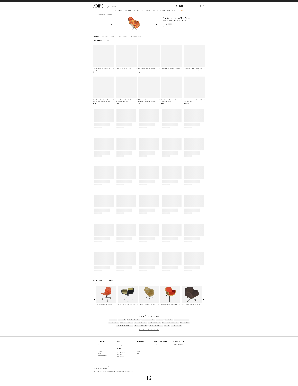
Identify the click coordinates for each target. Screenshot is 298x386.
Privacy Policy (116, 366)
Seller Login (119, 354)
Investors (138, 351)
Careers (137, 349)
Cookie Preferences (98, 368)
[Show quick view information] (113, 68)
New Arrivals (119, 10)
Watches (155, 10)
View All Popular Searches (149, 330)
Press (137, 347)
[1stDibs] (98, 6)
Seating (103, 14)
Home (94, 14)
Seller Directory (120, 356)
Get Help (156, 345)
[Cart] (203, 6)
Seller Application (121, 352)
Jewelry (148, 10)
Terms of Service (126, 371)
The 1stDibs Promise (136, 36)
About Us (138, 345)
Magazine (180, 345)
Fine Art (100, 349)
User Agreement (108, 366)
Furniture (128, 10)
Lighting (136, 10)
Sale (181, 10)
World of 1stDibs (172, 10)
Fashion (162, 10)
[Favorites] (200, 6)
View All (95, 283)
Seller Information (123, 36)
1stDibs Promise (158, 349)
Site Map (105, 368)
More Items (96, 36)
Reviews (137, 353)
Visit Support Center (159, 347)
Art (142, 10)
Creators (100, 353)
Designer (113, 36)
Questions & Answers (103, 355)
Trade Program (120, 345)
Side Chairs (109, 14)
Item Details (105, 36)
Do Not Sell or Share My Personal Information (129, 366)
